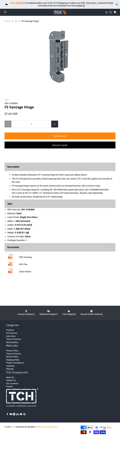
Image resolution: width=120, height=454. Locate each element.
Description (13, 166)
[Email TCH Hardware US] (21, 415)
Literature (10, 366)
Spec (9, 203)
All (16, 21)
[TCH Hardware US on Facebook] (7, 415)
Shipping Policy (13, 360)
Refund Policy (12, 356)
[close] (116, 4)
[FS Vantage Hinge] (60, 57)
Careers (9, 386)
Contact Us (11, 380)
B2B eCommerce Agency (47, 427)
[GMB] (24, 415)
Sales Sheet (25, 271)
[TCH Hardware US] (60, 12)
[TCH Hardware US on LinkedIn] (17, 415)
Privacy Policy (12, 350)
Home (7, 21)
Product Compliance (15, 363)
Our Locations (12, 383)
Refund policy (12, 342)
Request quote (60, 145)
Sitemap (9, 369)
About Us (10, 377)
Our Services (11, 333)
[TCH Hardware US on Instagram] (14, 415)
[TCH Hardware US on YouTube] (11, 415)
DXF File (23, 264)
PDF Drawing (25, 257)
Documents (13, 247)
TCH (7, 100)
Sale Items (11, 336)
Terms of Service (13, 339)
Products (10, 330)
